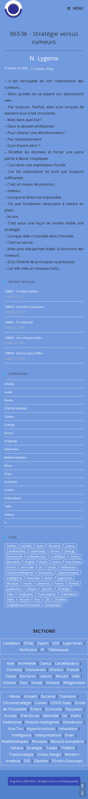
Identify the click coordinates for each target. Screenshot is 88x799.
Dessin (55, 551)
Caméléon (11, 643)
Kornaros (28, 676)
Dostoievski (15, 556)
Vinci (37, 599)
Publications (13, 498)
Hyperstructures (41, 728)
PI (42, 649)
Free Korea (73, 562)
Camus (70, 546)
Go (41, 567)
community (38, 551)
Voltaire (52, 682)
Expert (43, 643)
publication (14, 589)
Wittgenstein (74, 682)
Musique (13, 583)
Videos (9, 514)
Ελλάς (29, 643)
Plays (50, 69)
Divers (9, 433)
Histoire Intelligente (20, 573)
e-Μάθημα (58, 556)
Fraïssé (73, 669)
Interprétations (48, 735)
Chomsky (14, 669)
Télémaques (58, 649)
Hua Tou (15, 728)
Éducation (74, 709)
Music (8, 465)
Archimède (27, 663)
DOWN (82, 793)
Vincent (24, 599)
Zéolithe (41, 760)
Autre (40, 546)
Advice (14, 696)
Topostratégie (21, 754)
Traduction (26, 594)
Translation (68, 594)
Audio (8, 392)
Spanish (47, 589)
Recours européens (67, 741)
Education (13, 562)
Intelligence (14, 578)
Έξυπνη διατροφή (67, 760)
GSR (55, 643)
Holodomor (45, 573)
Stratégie (34, 747)
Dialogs (10, 425)
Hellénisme (12, 722)
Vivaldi (36, 682)
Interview (33, 578)
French (11, 567)
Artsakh (26, 546)
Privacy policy (69, 781)
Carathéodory (67, 663)
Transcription (47, 594)
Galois (11, 676)
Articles (40, 69)
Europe (10, 715)
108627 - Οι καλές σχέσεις (21, 291)
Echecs (75, 556)
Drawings (11, 441)
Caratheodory (16, 551)
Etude (43, 562)
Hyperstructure (68, 573)
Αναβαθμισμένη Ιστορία (23, 605)
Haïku (76, 715)
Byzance (54, 546)
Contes (9, 417)
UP (82, 785)
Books (9, 400)
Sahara (31, 589)
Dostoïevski (36, 669)
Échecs (36, 709)
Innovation (68, 728)
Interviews (12, 449)
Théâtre (67, 747)
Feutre (56, 562)
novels (27, 583)
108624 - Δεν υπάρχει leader (23, 338)
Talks (8, 506)
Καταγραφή (52, 605)
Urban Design (49, 754)
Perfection (28, 649)
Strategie (63, 589)
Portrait (74, 583)
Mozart (62, 676)
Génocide (50, 715)
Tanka (51, 747)
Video (10, 599)
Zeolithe (60, 599)
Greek (51, 567)
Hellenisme (68, 567)
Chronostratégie (17, 702)
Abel (10, 663)
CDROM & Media (16, 408)
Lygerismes (72, 643)
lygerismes (65, 578)
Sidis (76, 676)
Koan (69, 735)
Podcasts (11, 482)
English (30, 562)
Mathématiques (15, 741)
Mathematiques (15, 457)
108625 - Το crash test (19, 322)
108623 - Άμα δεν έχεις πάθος (24, 353)
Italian (48, 578)
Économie (53, 709)
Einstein (56, 669)
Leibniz (46, 676)
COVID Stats (61, 702)
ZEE (47, 599)
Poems (9, 490)
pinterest (43, 583)
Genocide (27, 567)
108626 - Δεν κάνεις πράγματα (24, 307)
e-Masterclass (37, 556)
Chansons (67, 696)
